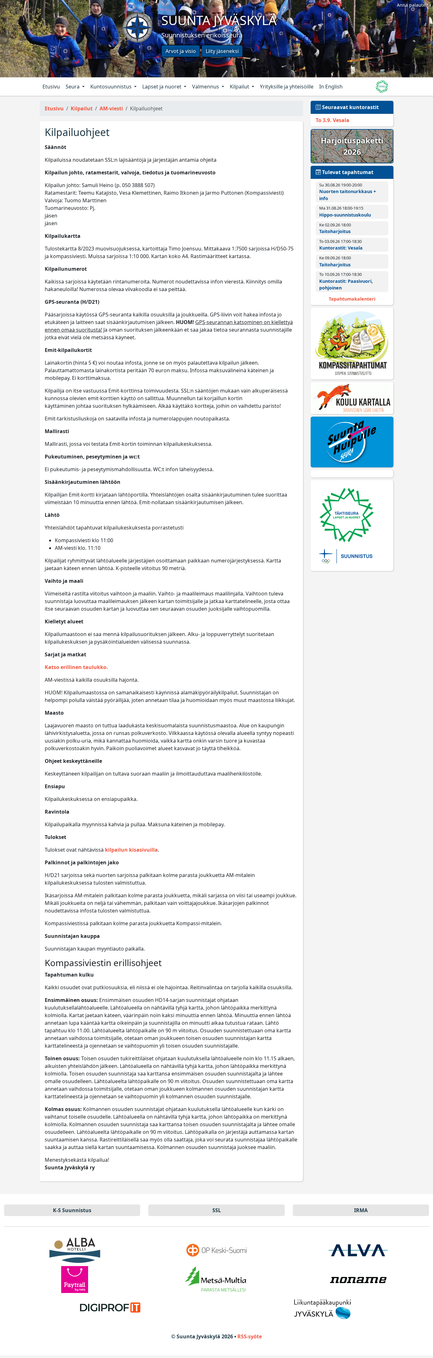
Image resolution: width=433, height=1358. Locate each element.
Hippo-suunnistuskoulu (345, 215)
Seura (73, 86)
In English (331, 86)
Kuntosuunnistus (111, 86)
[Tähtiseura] (352, 525)
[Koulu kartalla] (352, 398)
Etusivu (51, 86)
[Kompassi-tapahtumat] (352, 343)
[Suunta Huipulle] (352, 442)
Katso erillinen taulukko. (76, 667)
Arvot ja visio (180, 51)
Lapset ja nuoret (162, 86)
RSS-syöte (249, 1336)
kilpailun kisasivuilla (131, 849)
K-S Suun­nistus (72, 1210)
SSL (216, 1210)
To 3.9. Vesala (332, 120)
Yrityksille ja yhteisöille (286, 86)
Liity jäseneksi (222, 51)
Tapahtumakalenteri (352, 299)
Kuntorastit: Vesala (341, 248)
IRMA (361, 1210)
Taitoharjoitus (335, 231)
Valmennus (206, 86)
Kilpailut (240, 86)
